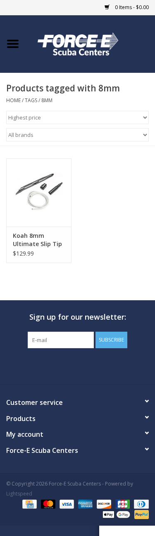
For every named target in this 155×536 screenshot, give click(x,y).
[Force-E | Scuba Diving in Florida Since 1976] (90, 43)
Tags (31, 100)
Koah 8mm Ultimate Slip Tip (37, 240)
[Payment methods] (28, 503)
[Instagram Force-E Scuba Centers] (107, 365)
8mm (46, 100)
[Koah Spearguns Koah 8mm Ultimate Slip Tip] (39, 192)
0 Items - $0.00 (131, 7)
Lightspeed (19, 493)
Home (13, 100)
